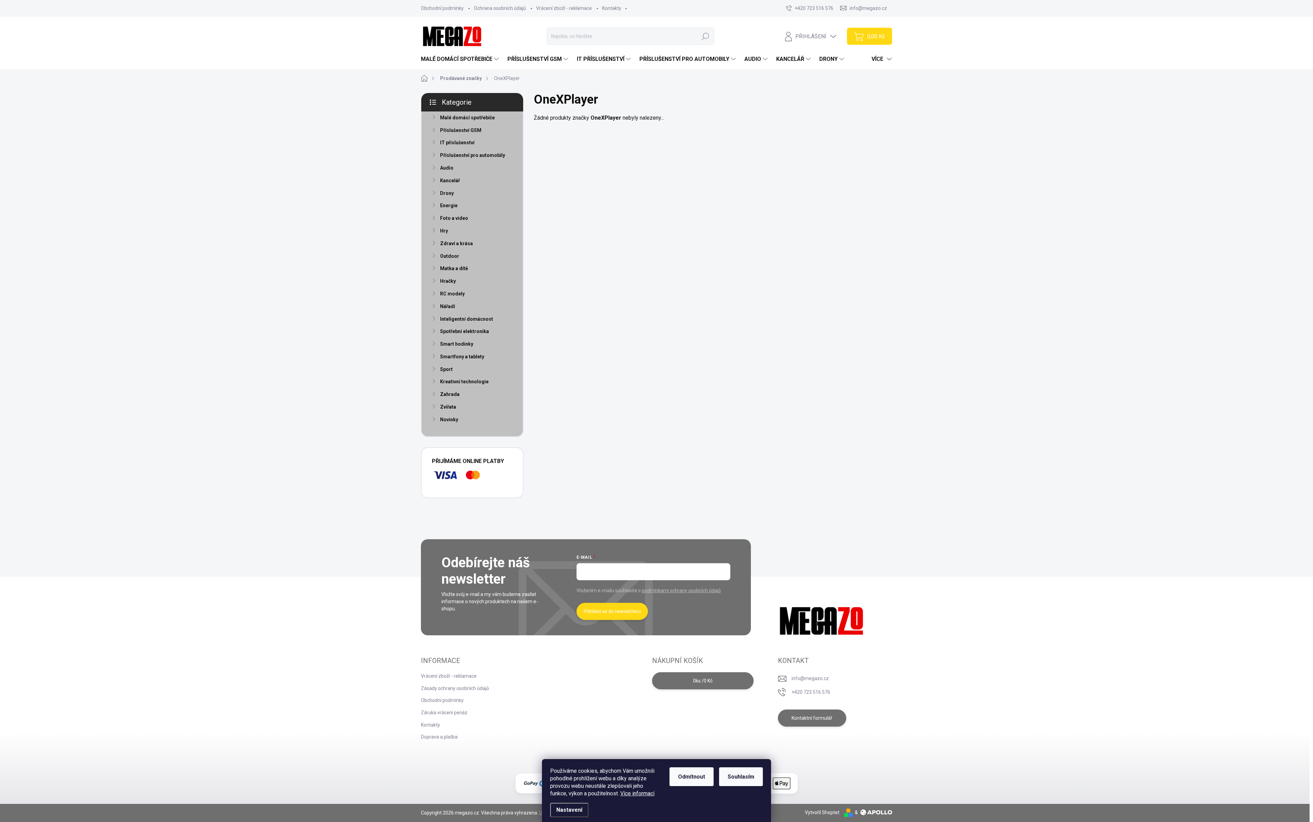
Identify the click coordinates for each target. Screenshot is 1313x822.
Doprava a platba (439, 737)
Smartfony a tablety (462, 356)
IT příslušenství (457, 142)
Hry (444, 231)
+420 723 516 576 (811, 692)
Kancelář (450, 180)
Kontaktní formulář (812, 718)
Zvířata (448, 407)
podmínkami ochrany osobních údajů (681, 590)
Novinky (449, 419)
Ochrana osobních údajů (500, 8)
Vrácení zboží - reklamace (564, 8)
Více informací (637, 793)
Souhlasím (741, 776)
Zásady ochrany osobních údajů (455, 688)
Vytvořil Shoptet (822, 812)
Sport (446, 369)
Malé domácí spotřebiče (467, 117)
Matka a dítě (454, 268)
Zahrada (450, 394)
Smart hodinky (456, 344)
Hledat (706, 36)
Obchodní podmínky (442, 8)
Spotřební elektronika (464, 331)
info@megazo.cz (810, 678)
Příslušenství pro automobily (472, 155)
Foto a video (454, 218)
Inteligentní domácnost (466, 319)
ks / (703, 681)
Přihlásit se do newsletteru (612, 611)
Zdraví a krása (456, 243)
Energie (448, 205)
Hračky (448, 281)
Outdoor (449, 256)
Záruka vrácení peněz (444, 712)
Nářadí (447, 306)
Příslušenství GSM (460, 130)
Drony (447, 193)
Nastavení (569, 810)
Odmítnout (691, 776)
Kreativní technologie (464, 381)
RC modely (452, 293)
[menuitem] (461, 59)
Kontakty (611, 8)
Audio (446, 168)
